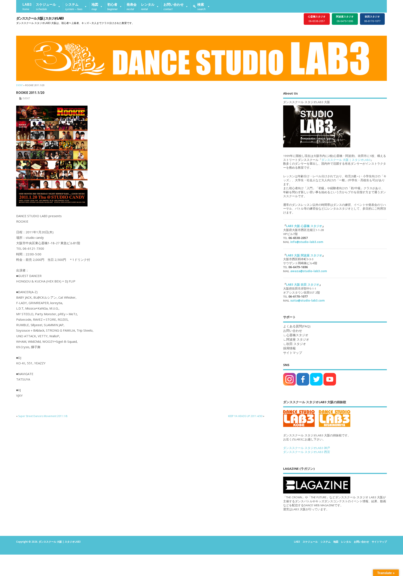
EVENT (26, 98)
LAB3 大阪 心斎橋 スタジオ (304, 226)
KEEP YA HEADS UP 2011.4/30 (245, 416)
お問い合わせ (361, 541)
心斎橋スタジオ (297, 335)
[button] (48, 6)
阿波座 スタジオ (297, 339)
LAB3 (297, 541)
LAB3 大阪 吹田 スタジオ (302, 284)
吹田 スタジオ (296, 344)
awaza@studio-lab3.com (308, 271)
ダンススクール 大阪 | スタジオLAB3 (39, 18)
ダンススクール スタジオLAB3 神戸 (306, 448)
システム (326, 541)
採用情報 (289, 348)
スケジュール (310, 541)
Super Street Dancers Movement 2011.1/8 (42, 416)
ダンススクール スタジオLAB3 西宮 (306, 452)
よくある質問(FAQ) (296, 326)
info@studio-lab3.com (306, 242)
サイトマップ (292, 352)
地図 (335, 541)
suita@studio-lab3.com (307, 300)
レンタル (346, 541)
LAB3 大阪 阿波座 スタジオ (304, 255)
